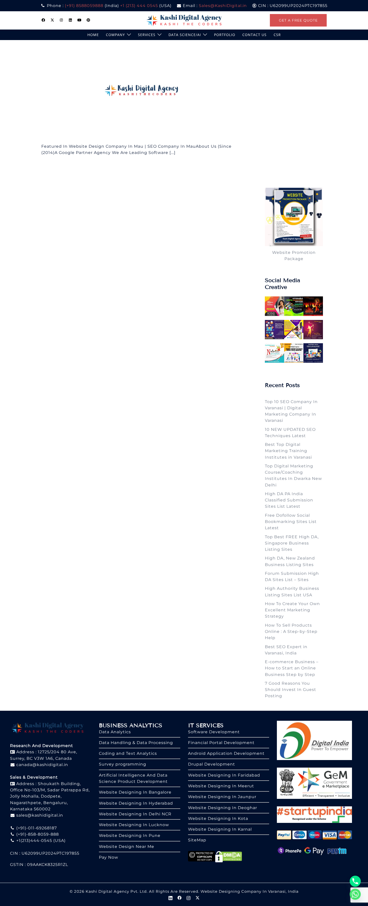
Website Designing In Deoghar (222, 807)
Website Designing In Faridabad (224, 775)
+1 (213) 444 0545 (139, 5)
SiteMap (197, 840)
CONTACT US (254, 34)
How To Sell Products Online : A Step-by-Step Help (291, 631)
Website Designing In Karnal (220, 829)
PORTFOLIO (224, 34)
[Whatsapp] (355, 894)
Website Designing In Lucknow (134, 824)
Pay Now (108, 857)
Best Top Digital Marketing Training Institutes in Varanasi (288, 451)
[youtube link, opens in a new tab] (79, 20)
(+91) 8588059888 (84, 5)
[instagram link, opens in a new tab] (61, 20)
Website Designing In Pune (129, 835)
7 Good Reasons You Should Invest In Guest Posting (290, 689)
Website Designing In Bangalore (135, 792)
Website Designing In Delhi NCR (135, 814)
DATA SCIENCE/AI (184, 34)
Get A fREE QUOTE (298, 20)
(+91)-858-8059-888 (37, 834)
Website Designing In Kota (218, 818)
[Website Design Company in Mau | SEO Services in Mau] (144, 91)
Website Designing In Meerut (221, 786)
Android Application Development (226, 753)
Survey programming (122, 764)
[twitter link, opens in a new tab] (52, 20)
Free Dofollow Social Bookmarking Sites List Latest (291, 521)
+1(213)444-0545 (33, 840)
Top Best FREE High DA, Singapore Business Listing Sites (292, 543)
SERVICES (146, 34)
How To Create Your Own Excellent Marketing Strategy (292, 610)
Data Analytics (115, 732)
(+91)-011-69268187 (36, 828)
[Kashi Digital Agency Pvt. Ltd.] (184, 20)
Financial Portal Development (221, 742)
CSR (277, 34)
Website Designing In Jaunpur (222, 796)
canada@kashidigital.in (41, 764)
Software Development (214, 732)
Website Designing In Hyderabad (136, 803)
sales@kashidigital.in (39, 815)
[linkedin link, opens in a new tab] (70, 20)
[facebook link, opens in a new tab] (43, 20)
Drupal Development (211, 764)
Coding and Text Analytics (128, 753)
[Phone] (355, 881)
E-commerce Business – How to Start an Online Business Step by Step (291, 668)
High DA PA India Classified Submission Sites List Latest (289, 500)
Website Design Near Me (126, 846)
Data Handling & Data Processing (136, 742)
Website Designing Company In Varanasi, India (250, 891)
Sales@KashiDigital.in (223, 5)
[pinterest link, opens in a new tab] (88, 20)
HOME (93, 34)
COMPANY (115, 34)
